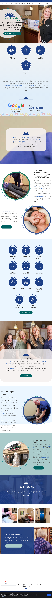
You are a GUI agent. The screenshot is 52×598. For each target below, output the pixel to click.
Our (26, 57)
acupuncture (14, 141)
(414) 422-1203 (43, 1)
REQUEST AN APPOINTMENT (12, 33)
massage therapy (22, 141)
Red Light (26, 273)
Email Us (16, 1)
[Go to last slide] (1, 515)
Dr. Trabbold (9, 361)
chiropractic (37, 139)
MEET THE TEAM (26, 375)
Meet (11, 57)
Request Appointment (7, 1)
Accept (49, 594)
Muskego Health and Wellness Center (20, 137)
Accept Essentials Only (41, 594)
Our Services (22, 3)
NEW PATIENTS (6, 227)
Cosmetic (19, 306)
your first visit (6, 211)
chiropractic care (45, 457)
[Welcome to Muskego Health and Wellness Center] (11, 20)
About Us (7, 3)
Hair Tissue (39, 289)
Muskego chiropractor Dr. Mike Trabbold (13, 85)
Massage (12, 273)
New (40, 57)
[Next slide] (50, 515)
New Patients (40, 3)
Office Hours (23, 1)
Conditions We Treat (31, 3)
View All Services (26, 312)
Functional (39, 257)
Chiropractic (13, 257)
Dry (33, 306)
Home (3, 3)
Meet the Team (14, 3)
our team (33, 85)
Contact (26, 72)
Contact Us (47, 3)
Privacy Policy (5, 596)
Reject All (33, 594)
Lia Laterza (42, 188)
